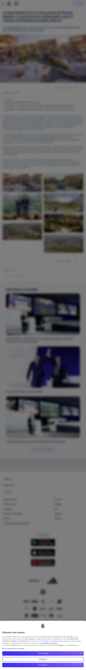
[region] (43, 645)
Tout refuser (43, 665)
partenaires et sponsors (49, 643)
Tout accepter (43, 653)
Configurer (43, 659)
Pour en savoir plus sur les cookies (13, 648)
